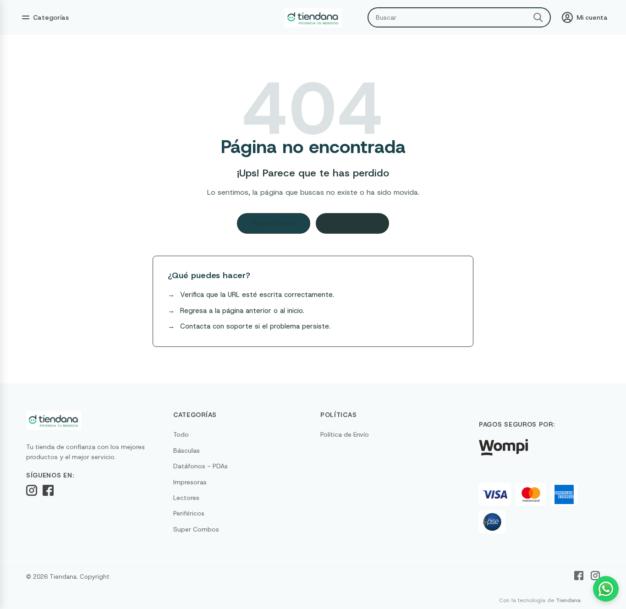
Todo (181, 434)
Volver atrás (352, 223)
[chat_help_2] (606, 589)
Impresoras (190, 482)
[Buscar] (538, 17)
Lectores (186, 498)
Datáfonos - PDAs (200, 466)
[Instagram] (31, 490)
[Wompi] (503, 447)
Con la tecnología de (540, 600)
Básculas (186, 450)
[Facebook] (48, 490)
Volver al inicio (274, 223)
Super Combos (196, 529)
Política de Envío (344, 434)
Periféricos (188, 513)
